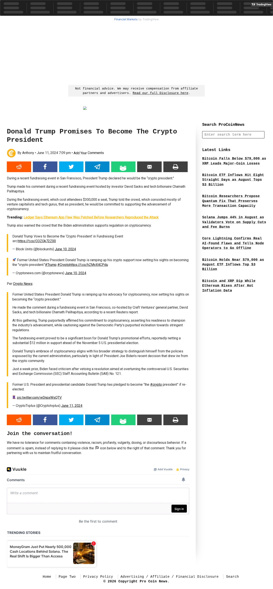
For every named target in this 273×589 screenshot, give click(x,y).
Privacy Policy (98, 577)
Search (232, 577)
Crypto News (22, 284)
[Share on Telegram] (97, 166)
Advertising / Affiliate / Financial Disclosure (170, 577)
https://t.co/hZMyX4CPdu (89, 265)
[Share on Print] (175, 166)
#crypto (156, 384)
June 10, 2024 (65, 249)
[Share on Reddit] (19, 166)
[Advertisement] (136, 52)
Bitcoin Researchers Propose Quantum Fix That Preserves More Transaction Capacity (231, 201)
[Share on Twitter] (71, 166)
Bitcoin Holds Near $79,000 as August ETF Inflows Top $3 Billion (233, 264)
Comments (89, 153)
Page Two (67, 577)
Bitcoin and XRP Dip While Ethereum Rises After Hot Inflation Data (229, 286)
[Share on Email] (149, 166)
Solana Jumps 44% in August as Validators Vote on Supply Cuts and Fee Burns (234, 222)
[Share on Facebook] (45, 166)
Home (47, 577)
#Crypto (63, 265)
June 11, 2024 (71, 406)
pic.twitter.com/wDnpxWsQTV (39, 398)
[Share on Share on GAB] (123, 166)
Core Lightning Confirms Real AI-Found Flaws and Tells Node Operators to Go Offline (233, 243)
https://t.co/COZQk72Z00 (37, 241)
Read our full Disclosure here (160, 93)
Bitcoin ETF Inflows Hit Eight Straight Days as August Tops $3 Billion (233, 180)
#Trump (51, 265)
